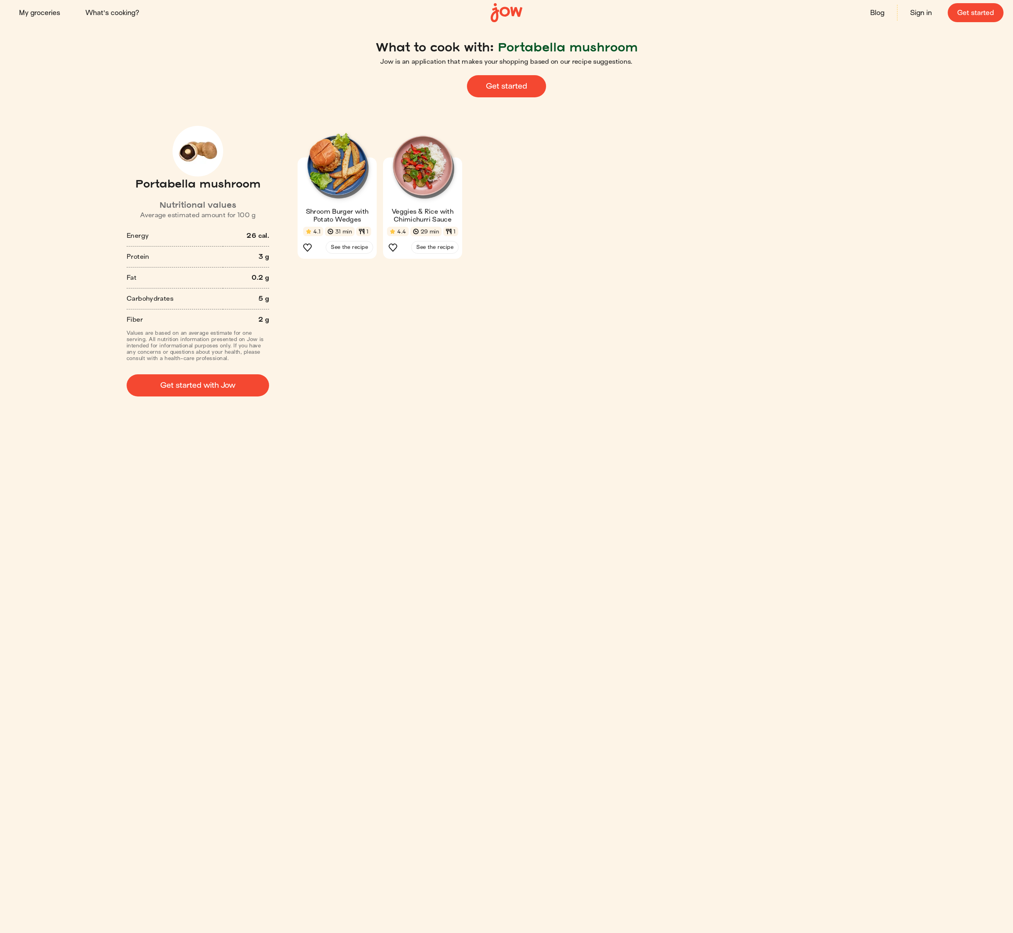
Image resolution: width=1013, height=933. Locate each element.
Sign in (921, 13)
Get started (975, 13)
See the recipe (349, 247)
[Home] (506, 13)
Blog (877, 13)
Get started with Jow (197, 385)
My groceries (39, 13)
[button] (337, 199)
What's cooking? (112, 13)
